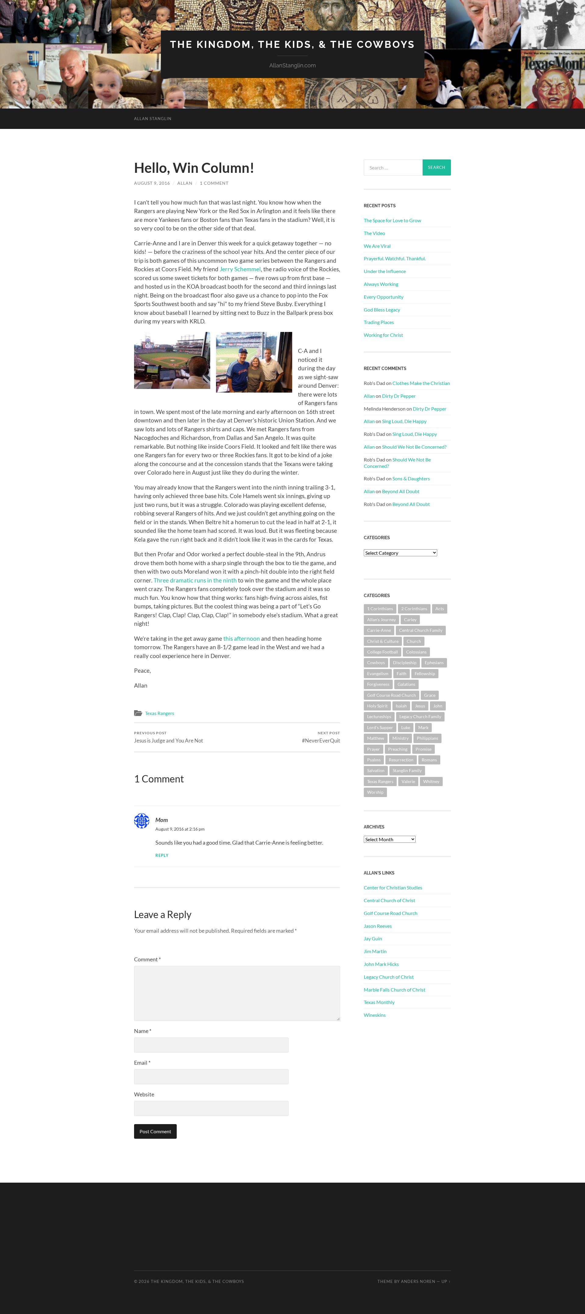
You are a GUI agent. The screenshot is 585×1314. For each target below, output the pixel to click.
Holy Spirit (377, 705)
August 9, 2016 (152, 183)
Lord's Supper (380, 727)
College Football (382, 651)
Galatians (406, 684)
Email (142, 1062)
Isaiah (401, 705)
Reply (162, 855)
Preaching (397, 749)
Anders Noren (418, 1281)
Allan (185, 183)
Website (144, 1094)
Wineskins (375, 1015)
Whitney (431, 781)
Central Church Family (420, 630)
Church (414, 641)
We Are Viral (377, 246)
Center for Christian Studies (393, 887)
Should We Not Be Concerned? (414, 447)
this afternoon (242, 638)
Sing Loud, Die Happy (404, 421)
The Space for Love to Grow (392, 220)
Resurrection (401, 759)
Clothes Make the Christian (421, 383)
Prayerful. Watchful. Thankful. (395, 258)
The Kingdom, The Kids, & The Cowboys (292, 44)
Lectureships (379, 716)
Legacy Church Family (420, 716)
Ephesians (434, 662)
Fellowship (425, 673)
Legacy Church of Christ (389, 977)
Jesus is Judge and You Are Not (168, 737)
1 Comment (214, 183)
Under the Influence (385, 271)
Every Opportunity (383, 297)
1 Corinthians (380, 608)
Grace (429, 695)
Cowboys (376, 662)
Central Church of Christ (389, 900)
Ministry (400, 738)
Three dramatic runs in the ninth (196, 580)
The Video (374, 233)
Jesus (420, 705)
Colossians (416, 651)
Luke (405, 727)
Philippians (427, 738)
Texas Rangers (159, 713)
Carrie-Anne (379, 630)
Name (142, 1030)
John (437, 705)
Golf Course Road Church (391, 695)
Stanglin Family (407, 770)
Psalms (374, 759)
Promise (423, 749)
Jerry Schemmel (240, 268)
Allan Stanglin (153, 118)
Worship (375, 792)
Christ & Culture (383, 641)
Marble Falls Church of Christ (394, 989)
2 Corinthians (414, 608)
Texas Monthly (379, 1002)
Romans (429, 759)
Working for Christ (383, 335)
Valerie (408, 781)
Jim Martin (375, 951)
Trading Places (379, 322)
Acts (439, 608)
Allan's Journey (381, 619)
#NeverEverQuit (321, 737)
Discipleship (405, 662)
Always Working (381, 284)
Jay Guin (373, 938)
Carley (410, 619)
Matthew (375, 738)
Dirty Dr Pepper (399, 396)
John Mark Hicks (381, 964)
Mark (423, 727)
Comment (147, 959)
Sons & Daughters (411, 478)
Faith (401, 673)
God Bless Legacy (382, 309)
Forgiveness (378, 684)
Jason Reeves (378, 926)
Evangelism (377, 673)
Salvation (376, 770)
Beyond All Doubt (401, 491)
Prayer (373, 749)
